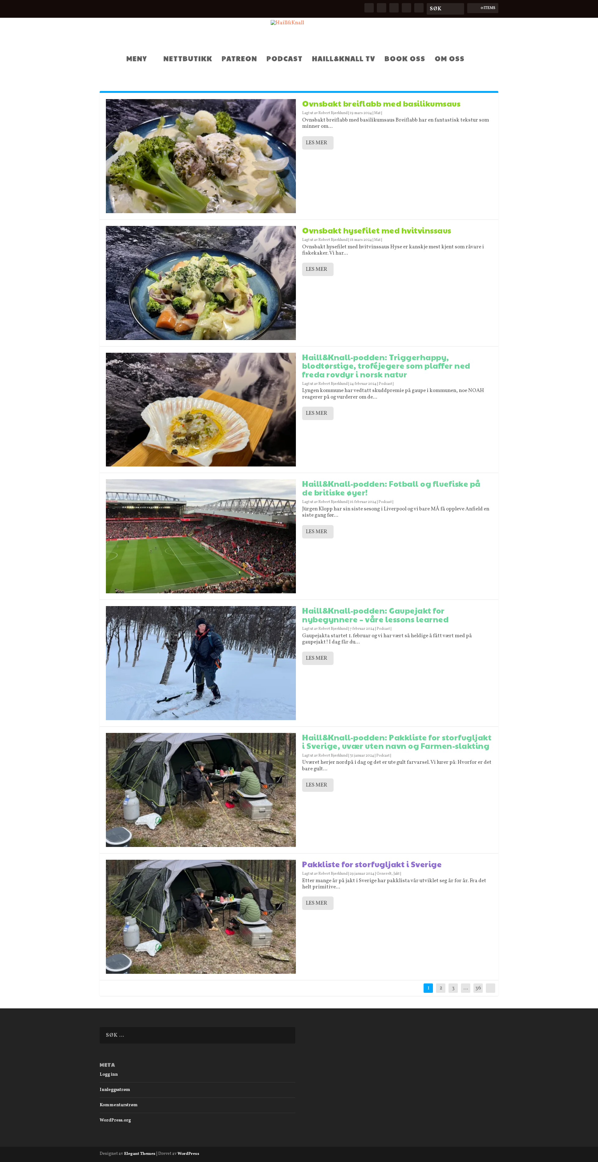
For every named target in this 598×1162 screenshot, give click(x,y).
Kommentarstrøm (119, 1105)
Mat (377, 113)
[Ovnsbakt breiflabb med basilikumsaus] (201, 156)
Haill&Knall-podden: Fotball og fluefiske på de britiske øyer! (391, 488)
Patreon (239, 59)
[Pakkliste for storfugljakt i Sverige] (201, 917)
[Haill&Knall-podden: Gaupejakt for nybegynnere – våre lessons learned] (201, 663)
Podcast (285, 59)
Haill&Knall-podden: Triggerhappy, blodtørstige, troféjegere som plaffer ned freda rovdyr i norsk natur (386, 365)
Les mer (316, 142)
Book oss (405, 59)
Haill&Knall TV (343, 59)
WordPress (188, 1154)
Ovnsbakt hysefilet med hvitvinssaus (376, 230)
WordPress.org (115, 1120)
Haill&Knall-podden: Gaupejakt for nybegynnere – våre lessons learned (375, 614)
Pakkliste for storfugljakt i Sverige (372, 863)
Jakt (396, 873)
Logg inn (109, 1075)
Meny (136, 59)
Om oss (450, 59)
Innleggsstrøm (115, 1090)
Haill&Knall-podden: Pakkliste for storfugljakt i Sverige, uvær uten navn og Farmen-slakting (396, 741)
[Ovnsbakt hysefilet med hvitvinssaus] (201, 283)
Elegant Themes (139, 1154)
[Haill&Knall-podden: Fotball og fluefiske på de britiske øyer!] (201, 536)
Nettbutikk (188, 59)
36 (478, 988)
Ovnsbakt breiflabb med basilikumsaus (381, 103)
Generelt (384, 873)
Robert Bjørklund (333, 113)
